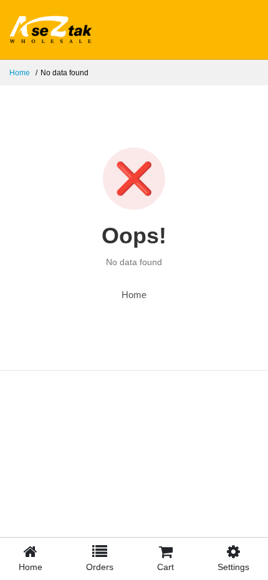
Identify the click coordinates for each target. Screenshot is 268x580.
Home (19, 72)
